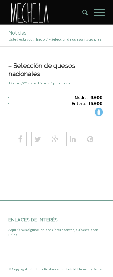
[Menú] (96, 12)
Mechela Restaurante (47, 269)
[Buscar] (82, 12)
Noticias (17, 33)
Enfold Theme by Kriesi (84, 269)
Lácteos (43, 83)
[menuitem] (82, 12)
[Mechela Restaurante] (46, 12)
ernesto (64, 83)
